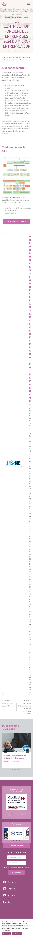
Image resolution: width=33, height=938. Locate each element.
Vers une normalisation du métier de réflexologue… (15, 757)
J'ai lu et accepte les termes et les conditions (17, 867)
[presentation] (16, 742)
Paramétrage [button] (6, 934)
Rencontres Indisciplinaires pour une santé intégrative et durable (24, 707)
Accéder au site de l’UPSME (16, 222)
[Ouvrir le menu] (28, 3)
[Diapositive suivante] (27, 833)
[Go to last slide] (5, 751)
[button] (16, 167)
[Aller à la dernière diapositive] (5, 833)
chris (11, 51)
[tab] (12, 769)
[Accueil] (5, 10)
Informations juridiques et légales (16, 17)
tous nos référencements (16, 846)
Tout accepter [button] (17, 934)
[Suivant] (27, 751)
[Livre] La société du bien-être (7, 703)
